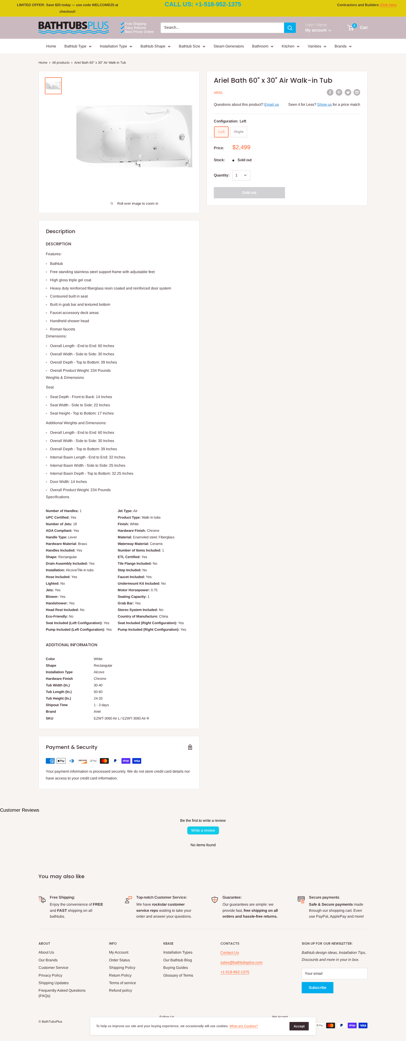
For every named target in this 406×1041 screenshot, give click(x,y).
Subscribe (317, 988)
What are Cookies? (244, 1026)
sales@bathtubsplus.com (241, 962)
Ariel (218, 92)
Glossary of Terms (178, 975)
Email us (271, 104)
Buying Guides (175, 968)
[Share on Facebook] (330, 92)
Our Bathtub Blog (177, 960)
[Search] (290, 28)
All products (61, 62)
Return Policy (120, 975)
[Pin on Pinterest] (339, 92)
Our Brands (48, 960)
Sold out (249, 193)
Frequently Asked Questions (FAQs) (62, 993)
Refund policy (120, 990)
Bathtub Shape (153, 46)
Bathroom (260, 46)
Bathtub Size (189, 46)
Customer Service (53, 968)
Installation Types (177, 952)
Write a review (203, 830)
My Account (118, 952)
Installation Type (113, 46)
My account (316, 30)
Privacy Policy (50, 975)
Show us (324, 104)
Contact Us (229, 953)
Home (51, 46)
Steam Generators (229, 46)
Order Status (119, 960)
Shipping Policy (122, 968)
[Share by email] (357, 92)
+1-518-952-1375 (234, 972)
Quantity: (222, 175)
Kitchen (288, 46)
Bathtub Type (75, 46)
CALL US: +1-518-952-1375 (203, 4)
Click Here (388, 5)
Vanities (314, 46)
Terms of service (122, 983)
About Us (46, 952)
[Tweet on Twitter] (348, 92)
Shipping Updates (54, 983)
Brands (341, 46)
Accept (299, 1026)
